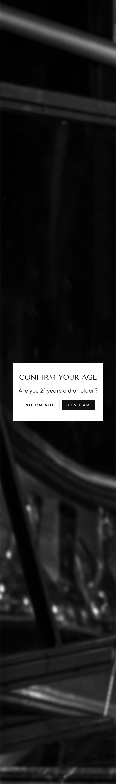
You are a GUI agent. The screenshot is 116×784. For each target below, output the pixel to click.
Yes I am (78, 405)
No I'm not (40, 405)
